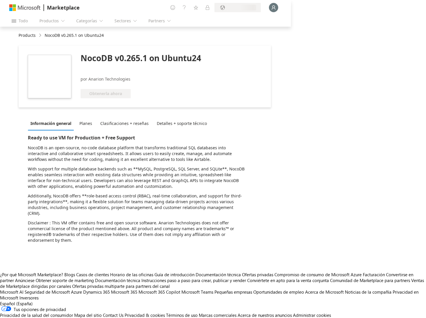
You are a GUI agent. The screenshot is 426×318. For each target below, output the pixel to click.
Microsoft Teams (197, 292)
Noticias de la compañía (368, 292)
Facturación (374, 274)
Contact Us (113, 315)
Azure (76, 292)
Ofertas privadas (257, 274)
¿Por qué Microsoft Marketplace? (31, 274)
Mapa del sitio (88, 315)
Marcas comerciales (217, 315)
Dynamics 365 (96, 292)
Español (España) (16, 303)
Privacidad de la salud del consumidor (36, 315)
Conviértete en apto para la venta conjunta (288, 280)
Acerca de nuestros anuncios (265, 315)
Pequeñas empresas (233, 292)
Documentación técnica (218, 274)
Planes (85, 123)
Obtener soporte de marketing (65, 280)
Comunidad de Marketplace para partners (370, 280)
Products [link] (27, 35)
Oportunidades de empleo (278, 292)
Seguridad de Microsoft (47, 292)
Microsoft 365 (124, 292)
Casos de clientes (92, 274)
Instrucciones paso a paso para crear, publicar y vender (193, 280)
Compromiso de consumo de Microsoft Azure (318, 274)
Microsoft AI (11, 292)
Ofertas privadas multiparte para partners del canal (121, 286)
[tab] (52, 123)
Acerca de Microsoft (324, 292)
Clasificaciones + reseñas (124, 123)
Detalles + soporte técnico (182, 123)
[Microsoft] (25, 7)
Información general (50, 123)
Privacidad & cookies (145, 315)
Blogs (69, 274)
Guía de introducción (174, 274)
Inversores (29, 298)
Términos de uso (182, 315)
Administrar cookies (312, 315)
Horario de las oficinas (131, 274)
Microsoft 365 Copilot (159, 292)
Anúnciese (24, 280)
